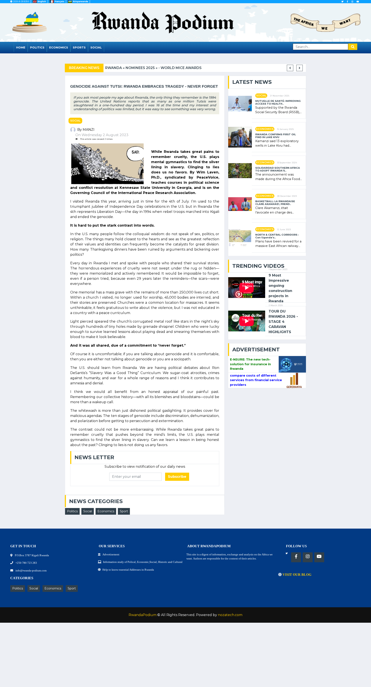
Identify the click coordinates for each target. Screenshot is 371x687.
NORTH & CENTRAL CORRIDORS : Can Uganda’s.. (277, 236)
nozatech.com (230, 615)
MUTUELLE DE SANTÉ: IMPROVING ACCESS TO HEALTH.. (278, 102)
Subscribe (177, 477)
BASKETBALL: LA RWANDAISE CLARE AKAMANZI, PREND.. (275, 203)
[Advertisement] (129, 657)
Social (96, 47)
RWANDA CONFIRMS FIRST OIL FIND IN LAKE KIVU (275, 136)
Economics (58, 47)
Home (20, 47)
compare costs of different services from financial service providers (256, 380)
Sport (124, 511)
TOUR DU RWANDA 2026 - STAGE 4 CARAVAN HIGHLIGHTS (283, 321)
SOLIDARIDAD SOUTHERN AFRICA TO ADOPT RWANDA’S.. (277, 169)
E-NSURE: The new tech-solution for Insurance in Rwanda (250, 364)
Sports (79, 47)
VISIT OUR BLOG (296, 574)
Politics (37, 47)
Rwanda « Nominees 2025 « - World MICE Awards (153, 68)
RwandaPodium (143, 615)
